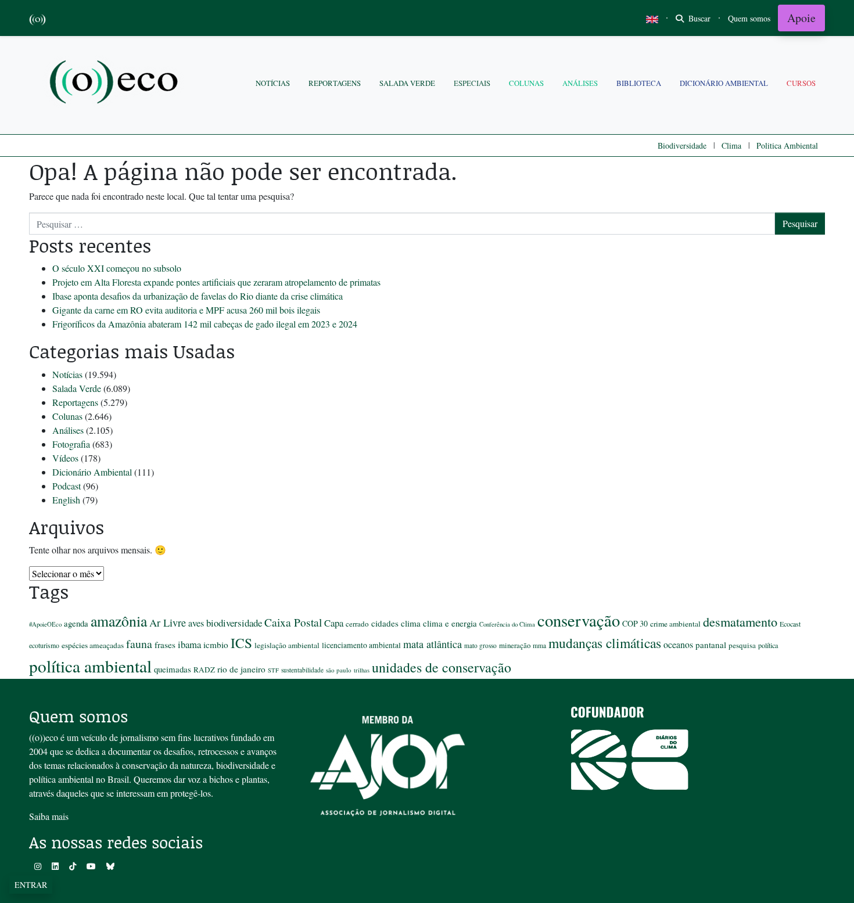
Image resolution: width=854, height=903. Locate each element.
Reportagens (334, 83)
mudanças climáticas (604, 643)
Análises (580, 83)
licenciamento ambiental (361, 645)
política (768, 645)
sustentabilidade (302, 669)
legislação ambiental (287, 645)
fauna (139, 644)
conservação (578, 620)
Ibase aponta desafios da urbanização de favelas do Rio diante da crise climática (197, 296)
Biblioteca (638, 83)
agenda (76, 623)
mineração (514, 645)
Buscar (698, 18)
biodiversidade (234, 622)
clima (411, 623)
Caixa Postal (293, 621)
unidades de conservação (441, 667)
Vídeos (65, 458)
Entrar (31, 884)
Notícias (273, 83)
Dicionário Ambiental (724, 83)
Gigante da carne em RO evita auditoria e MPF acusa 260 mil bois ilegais (186, 310)
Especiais (472, 83)
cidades (385, 623)
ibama (189, 644)
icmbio (215, 644)
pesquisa (742, 645)
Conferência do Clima (507, 624)
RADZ (204, 669)
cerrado (357, 623)
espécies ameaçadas (93, 645)
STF (273, 670)
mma (539, 645)
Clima (731, 145)
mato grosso (480, 645)
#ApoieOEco (45, 624)
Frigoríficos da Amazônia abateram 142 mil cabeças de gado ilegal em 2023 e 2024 (204, 324)
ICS (241, 643)
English (66, 500)
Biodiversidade (682, 145)
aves (196, 623)
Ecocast (790, 623)
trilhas (361, 670)
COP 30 (635, 623)
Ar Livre (167, 622)
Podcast (66, 486)
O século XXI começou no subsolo (116, 268)
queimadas (172, 669)
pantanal (710, 644)
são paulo (338, 669)
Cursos (801, 83)
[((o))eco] (116, 83)
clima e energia (450, 623)
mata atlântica (432, 644)
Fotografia (71, 444)
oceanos (678, 644)
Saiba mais (49, 816)
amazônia (119, 621)
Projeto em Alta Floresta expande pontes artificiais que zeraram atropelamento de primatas (216, 282)
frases (165, 644)
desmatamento (740, 621)
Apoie (801, 18)
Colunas (526, 83)
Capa (333, 622)
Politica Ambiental (787, 145)
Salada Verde (407, 83)
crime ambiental (675, 623)
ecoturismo (44, 645)
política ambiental (90, 665)
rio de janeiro (241, 669)
